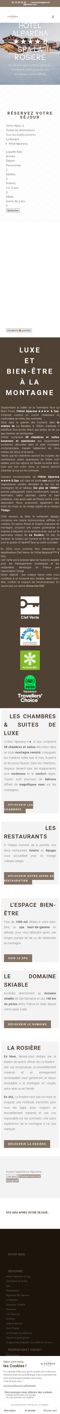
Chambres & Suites (17, 1281)
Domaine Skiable (15, 1304)
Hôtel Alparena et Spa (18, 1276)
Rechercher (12, 210)
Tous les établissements (21, 135)
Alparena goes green (18, 1337)
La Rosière (23, 426)
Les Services (13, 1314)
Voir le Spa (18, 958)
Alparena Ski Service (17, 1295)
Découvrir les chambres (18, 807)
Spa (8, 1285)
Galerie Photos (14, 1323)
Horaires (11, 1309)
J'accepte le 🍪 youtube (18, 330)
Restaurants (13, 1290)
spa (50, 480)
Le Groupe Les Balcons (19, 1332)
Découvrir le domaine (27, 1024)
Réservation (13, 1354)
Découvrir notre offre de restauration (29, 878)
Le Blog (10, 1318)
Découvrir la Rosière (27, 1144)
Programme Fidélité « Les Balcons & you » (30, 1342)
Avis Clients (12, 1328)
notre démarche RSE (31, 585)
